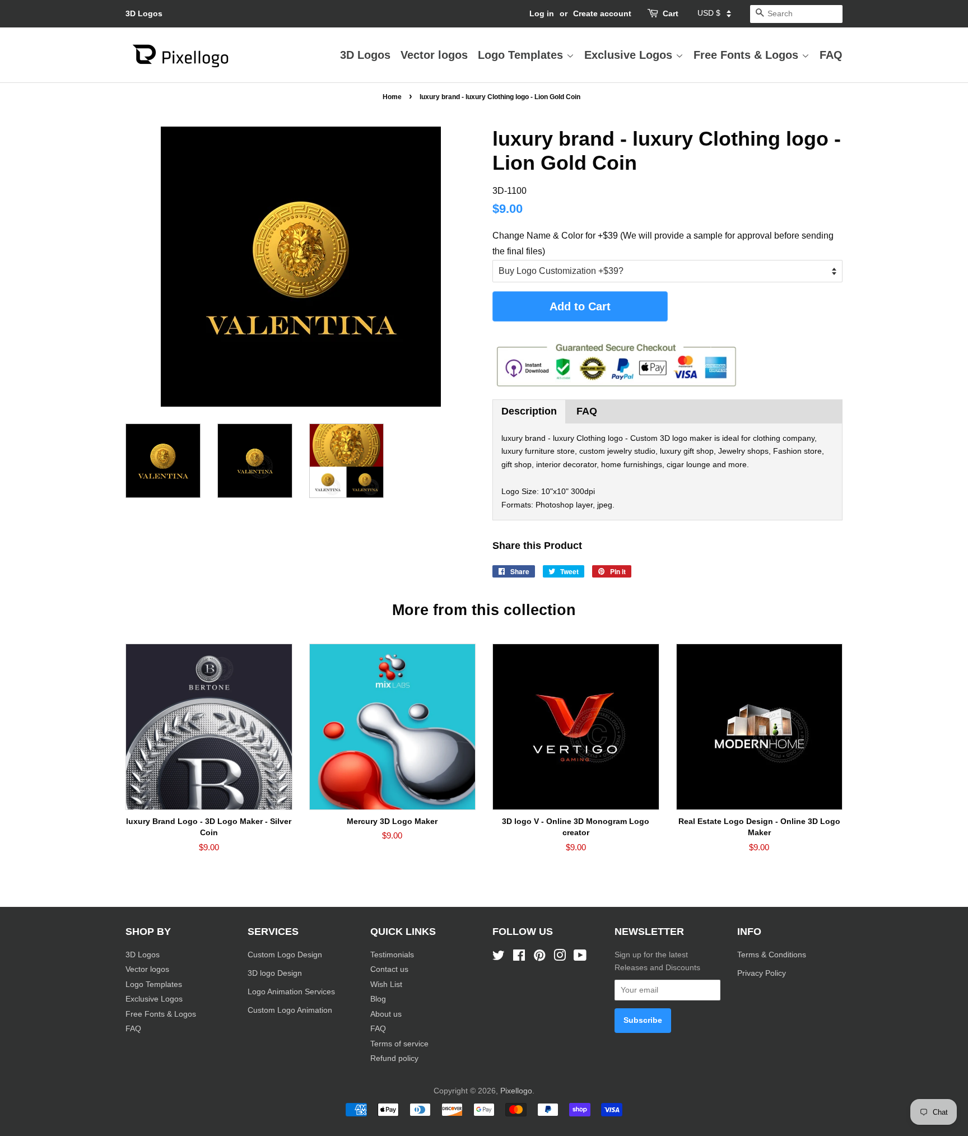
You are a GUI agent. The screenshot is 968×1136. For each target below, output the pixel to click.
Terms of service (399, 1044)
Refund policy (394, 1058)
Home (392, 97)
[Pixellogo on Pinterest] (539, 957)
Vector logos (434, 55)
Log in (541, 13)
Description (529, 411)
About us (386, 1014)
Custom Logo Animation (290, 1010)
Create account (602, 13)
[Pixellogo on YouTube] (580, 957)
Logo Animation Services (291, 992)
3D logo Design (275, 973)
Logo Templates (522, 55)
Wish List (386, 984)
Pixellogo (516, 1091)
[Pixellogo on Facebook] (519, 957)
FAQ (831, 55)
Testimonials (392, 955)
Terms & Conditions (771, 955)
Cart (670, 13)
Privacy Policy (762, 973)
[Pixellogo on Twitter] (498, 957)
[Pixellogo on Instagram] (559, 957)
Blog (378, 999)
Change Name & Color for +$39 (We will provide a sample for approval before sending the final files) (663, 243)
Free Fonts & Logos (748, 55)
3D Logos (143, 13)
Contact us (389, 969)
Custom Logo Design (285, 955)
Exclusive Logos (630, 55)
